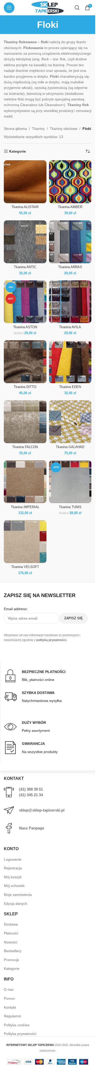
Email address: (16, 609)
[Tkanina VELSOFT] (25, 541)
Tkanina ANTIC (25, 267)
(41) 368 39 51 (31, 789)
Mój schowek (14, 886)
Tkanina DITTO (25, 387)
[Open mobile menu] (9, 8)
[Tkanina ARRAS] (70, 241)
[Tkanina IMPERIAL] (25, 481)
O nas (8, 989)
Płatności (11, 933)
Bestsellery (12, 951)
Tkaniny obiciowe (63, 129)
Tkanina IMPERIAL (25, 507)
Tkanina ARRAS (70, 267)
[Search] (77, 8)
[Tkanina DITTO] (25, 361)
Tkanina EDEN (70, 387)
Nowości (10, 942)
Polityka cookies (16, 1025)
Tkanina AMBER (70, 207)
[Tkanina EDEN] (70, 361)
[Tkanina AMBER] (70, 181)
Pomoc (9, 998)
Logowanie (12, 859)
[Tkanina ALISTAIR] (25, 181)
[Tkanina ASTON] (25, 301)
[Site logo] (47, 7)
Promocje (11, 960)
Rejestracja (13, 868)
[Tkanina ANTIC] (25, 241)
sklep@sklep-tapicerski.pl (41, 810)
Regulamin (12, 1016)
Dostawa (11, 924)
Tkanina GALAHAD (70, 447)
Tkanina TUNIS (70, 507)
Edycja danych (15, 904)
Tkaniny (38, 129)
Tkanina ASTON (25, 327)
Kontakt (10, 1007)
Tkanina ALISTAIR (25, 207)
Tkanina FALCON (25, 447)
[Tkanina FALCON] (25, 421)
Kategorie (11, 968)
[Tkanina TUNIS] (70, 481)
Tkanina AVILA (70, 327)
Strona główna (15, 129)
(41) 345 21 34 (31, 795)
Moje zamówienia (18, 895)
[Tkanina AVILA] (70, 301)
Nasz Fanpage (31, 828)
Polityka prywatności (20, 1034)
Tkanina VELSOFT (25, 567)
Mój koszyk (13, 877)
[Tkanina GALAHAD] (70, 421)
